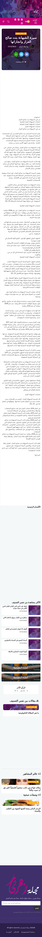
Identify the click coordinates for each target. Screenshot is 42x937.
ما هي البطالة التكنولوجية (28, 713)
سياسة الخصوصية (18, 912)
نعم (21, 691)
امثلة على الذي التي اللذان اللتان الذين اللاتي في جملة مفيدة (14, 607)
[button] (8, 21)
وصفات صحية (30, 795)
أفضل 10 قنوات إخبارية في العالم (16, 629)
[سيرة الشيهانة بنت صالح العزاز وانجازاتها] (26, 54)
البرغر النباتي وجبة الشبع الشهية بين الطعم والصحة (23, 809)
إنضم (37, 908)
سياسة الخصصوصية (28, 932)
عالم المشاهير (30, 774)
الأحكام (16, 932)
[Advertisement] (21, 93)
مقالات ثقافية (20, 33)
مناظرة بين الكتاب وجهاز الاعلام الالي (15, 618)
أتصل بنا (9, 932)
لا (17, 691)
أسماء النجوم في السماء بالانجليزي (15, 640)
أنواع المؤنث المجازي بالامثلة (17, 652)
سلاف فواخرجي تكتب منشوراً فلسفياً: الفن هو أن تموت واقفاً (22, 788)
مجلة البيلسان (25, 928)
